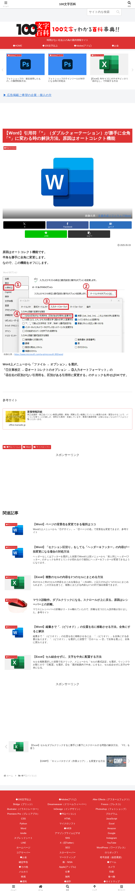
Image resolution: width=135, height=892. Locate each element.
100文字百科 (67, 4)
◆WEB (67, 828)
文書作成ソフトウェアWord (114, 215)
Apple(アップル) (67, 867)
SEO (67, 847)
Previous (2, 70)
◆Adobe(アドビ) (67, 799)
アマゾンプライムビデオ (67, 833)
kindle (23, 833)
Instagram (111, 838)
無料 (67, 876)
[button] (118, 12)
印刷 (111, 871)
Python (23, 823)
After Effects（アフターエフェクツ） (112, 799)
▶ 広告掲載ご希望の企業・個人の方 (27, 95)
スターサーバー (67, 852)
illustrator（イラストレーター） (23, 809)
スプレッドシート (23, 838)
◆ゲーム (111, 862)
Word (28, 447)
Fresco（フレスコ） (111, 804)
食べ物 (111, 876)
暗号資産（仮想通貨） (111, 857)
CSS (23, 818)
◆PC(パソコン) (13, 447)
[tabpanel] (25, 69)
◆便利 (23, 881)
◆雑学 (67, 881)
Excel (111, 823)
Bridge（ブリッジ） (23, 804)
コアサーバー (23, 852)
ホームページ (23, 847)
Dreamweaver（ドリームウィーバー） (68, 804)
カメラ (111, 867)
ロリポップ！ (112, 852)
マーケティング (67, 857)
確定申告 (23, 862)
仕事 (67, 871)
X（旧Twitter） (67, 842)
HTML (67, 818)
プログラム (111, 813)
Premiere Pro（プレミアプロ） (23, 813)
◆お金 (23, 857)
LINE (23, 842)
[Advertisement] (67, 115)
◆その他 (23, 867)
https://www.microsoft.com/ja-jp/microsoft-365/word (38, 354)
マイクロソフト (43, 447)
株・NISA (67, 862)
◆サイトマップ (112, 881)
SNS (67, 838)
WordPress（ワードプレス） (112, 847)
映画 (23, 876)
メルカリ (23, 871)
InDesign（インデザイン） (67, 809)
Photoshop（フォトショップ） (112, 809)
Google (111, 833)
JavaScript (111, 818)
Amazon (111, 828)
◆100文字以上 (23, 799)
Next (132, 70)
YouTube (111, 842)
